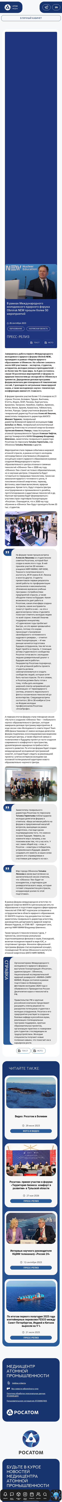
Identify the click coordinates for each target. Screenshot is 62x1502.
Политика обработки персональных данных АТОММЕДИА (26, 1394)
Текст (25, 1051)
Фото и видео (31, 1131)
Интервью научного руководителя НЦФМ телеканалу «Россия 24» (31, 1252)
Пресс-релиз (31, 1201)
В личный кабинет (31, 18)
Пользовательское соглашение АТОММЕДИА (27, 1401)
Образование (16, 329)
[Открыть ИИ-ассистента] (56, 1495)
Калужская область (38, 329)
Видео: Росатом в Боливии (31, 1116)
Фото (40, 1051)
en (56, 7)
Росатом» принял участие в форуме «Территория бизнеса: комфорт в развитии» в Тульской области (31, 1185)
